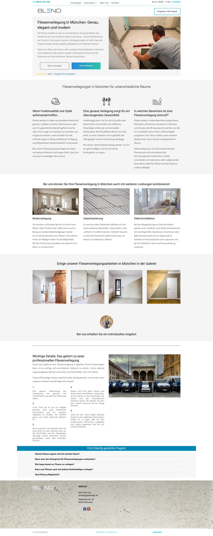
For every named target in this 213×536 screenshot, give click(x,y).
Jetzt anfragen (86, 66)
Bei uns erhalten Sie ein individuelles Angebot (106, 334)
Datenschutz (112, 532)
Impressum (100, 532)
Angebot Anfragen (167, 11)
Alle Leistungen (55, 66)
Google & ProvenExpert (64, 74)
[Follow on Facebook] (84, 508)
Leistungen (89, 3)
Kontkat (115, 3)
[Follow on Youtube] (88, 508)
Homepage (76, 3)
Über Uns (104, 3)
